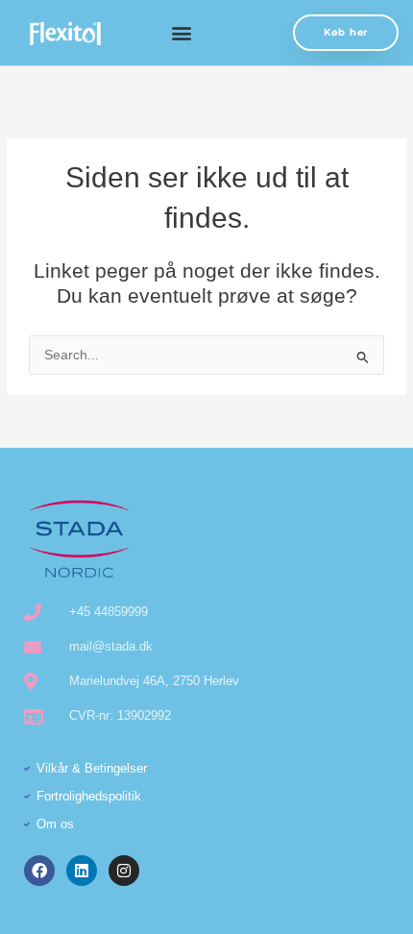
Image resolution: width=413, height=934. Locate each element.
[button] (181, 33)
